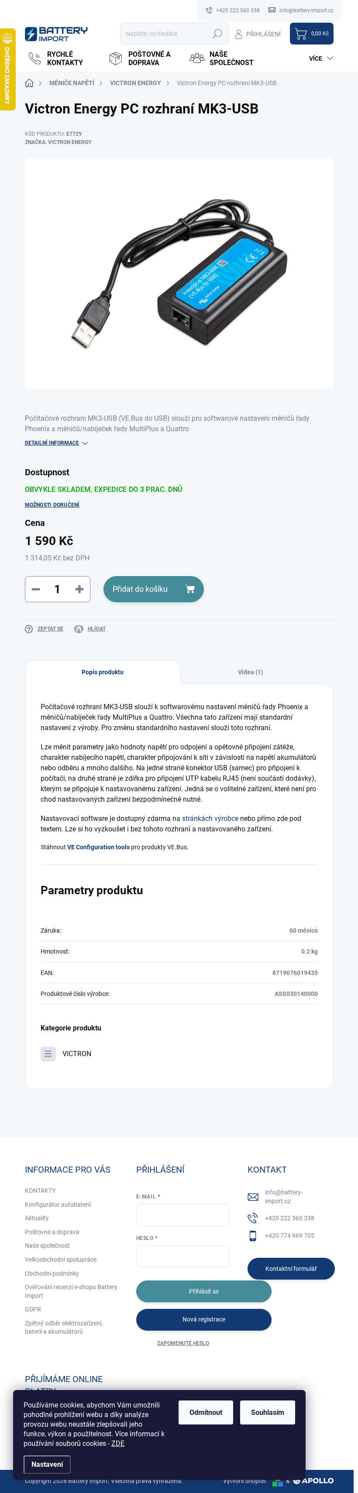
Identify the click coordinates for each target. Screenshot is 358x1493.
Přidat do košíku (140, 589)
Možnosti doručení (52, 505)
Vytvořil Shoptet (244, 1480)
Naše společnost (47, 1245)
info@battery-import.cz (284, 1197)
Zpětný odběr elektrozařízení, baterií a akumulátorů (64, 1327)
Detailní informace (52, 443)
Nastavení (47, 1464)
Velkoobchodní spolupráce (60, 1259)
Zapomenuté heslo (183, 1343)
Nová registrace (203, 1319)
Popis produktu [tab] (103, 672)
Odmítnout (205, 1412)
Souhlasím (267, 1412)
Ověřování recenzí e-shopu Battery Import (71, 1291)
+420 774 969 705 (289, 1235)
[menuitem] (63, 58)
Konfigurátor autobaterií (58, 1204)
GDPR (33, 1309)
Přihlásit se (204, 1291)
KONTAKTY (40, 1190)
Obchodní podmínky (52, 1273)
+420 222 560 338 (289, 1218)
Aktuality (37, 1218)
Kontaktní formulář (291, 1268)
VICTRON (76, 1054)
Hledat (217, 33)
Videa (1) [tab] (250, 672)
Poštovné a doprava (52, 1232)
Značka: (58, 142)
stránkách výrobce (210, 818)
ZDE (117, 1443)
